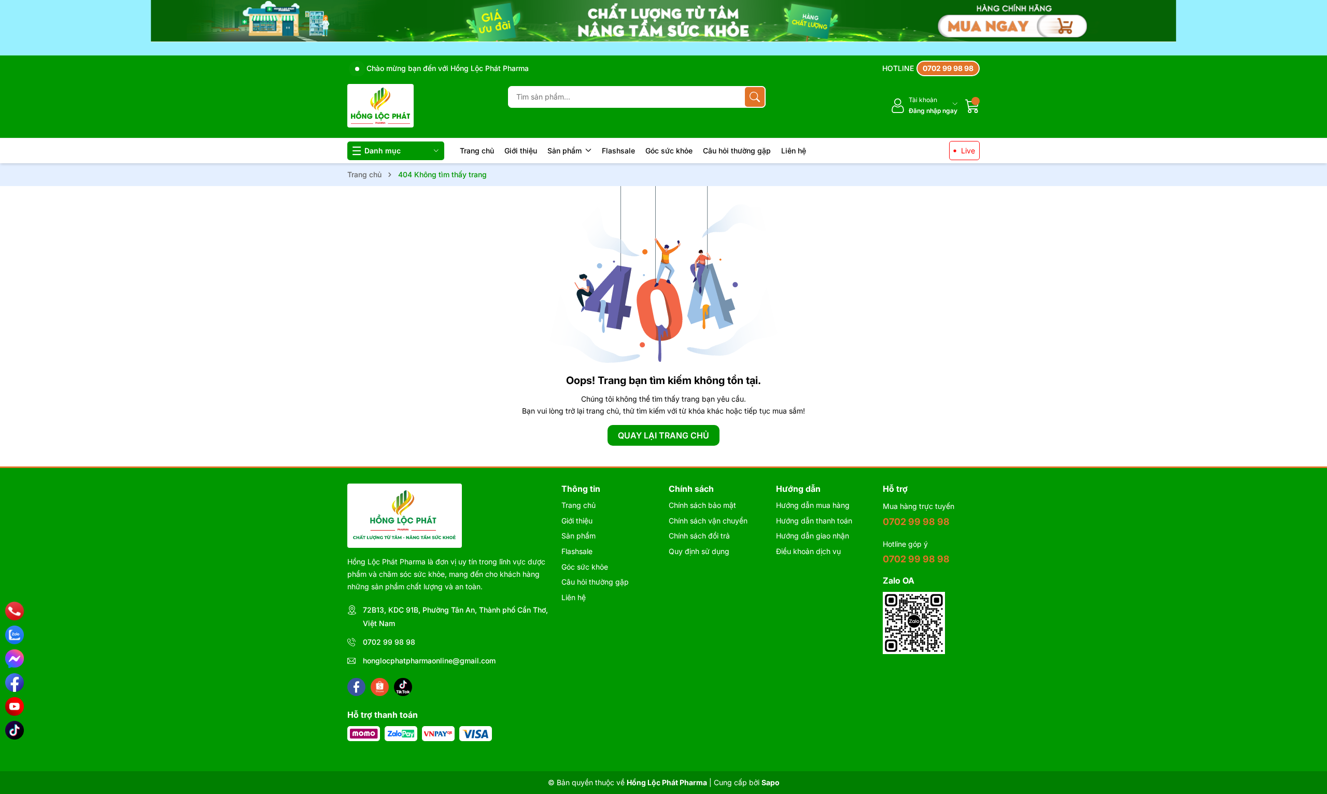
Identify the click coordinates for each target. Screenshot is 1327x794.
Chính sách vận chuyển (708, 520)
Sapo (770, 782)
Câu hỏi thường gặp (737, 150)
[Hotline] (14, 611)
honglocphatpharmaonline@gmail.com (429, 660)
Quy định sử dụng (699, 551)
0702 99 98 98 (389, 641)
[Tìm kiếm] (755, 97)
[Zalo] (14, 635)
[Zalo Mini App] (914, 623)
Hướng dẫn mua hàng (813, 505)
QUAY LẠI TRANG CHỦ (663, 435)
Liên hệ (793, 150)
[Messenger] (14, 658)
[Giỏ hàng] (972, 105)
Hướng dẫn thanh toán (814, 520)
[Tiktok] (403, 687)
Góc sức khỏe (669, 150)
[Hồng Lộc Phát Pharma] (380, 105)
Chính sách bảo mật (702, 505)
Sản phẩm (565, 150)
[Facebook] (356, 687)
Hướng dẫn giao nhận (812, 535)
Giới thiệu (520, 150)
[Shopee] (380, 687)
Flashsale (618, 150)
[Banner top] (663, 27)
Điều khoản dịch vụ (808, 551)
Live (968, 150)
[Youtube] (14, 706)
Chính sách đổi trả (699, 535)
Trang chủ (477, 150)
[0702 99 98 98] (931, 68)
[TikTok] (14, 730)
